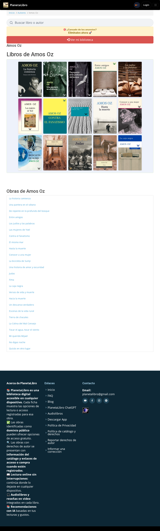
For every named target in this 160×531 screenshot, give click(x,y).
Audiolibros (55, 413)
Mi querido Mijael (18, 336)
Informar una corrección (56, 450)
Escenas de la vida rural (21, 311)
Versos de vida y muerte (21, 292)
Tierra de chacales (18, 317)
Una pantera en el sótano (22, 204)
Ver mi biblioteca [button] (81, 40)
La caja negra (16, 285)
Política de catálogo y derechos (62, 432)
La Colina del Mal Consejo (22, 323)
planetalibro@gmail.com (98, 394)
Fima (11, 279)
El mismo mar (16, 242)
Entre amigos (16, 217)
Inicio (12, 12)
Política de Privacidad (62, 425)
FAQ (50, 395)
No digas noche (17, 342)
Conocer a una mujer (20, 254)
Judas (12, 273)
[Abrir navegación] (155, 5)
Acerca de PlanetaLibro (22, 383)
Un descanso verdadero (21, 304)
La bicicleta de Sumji (20, 260)
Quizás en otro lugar (19, 348)
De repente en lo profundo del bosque (29, 210)
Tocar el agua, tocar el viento (24, 329)
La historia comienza (20, 198)
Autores (22, 12)
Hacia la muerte (17, 298)
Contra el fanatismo (19, 235)
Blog (51, 401)
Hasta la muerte (17, 248)
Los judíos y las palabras (22, 223)
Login (146, 4)
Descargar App (57, 419)
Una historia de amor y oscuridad (26, 267)
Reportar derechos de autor (62, 441)
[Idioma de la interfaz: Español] (137, 5)
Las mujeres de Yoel (19, 229)
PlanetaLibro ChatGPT (62, 407)
